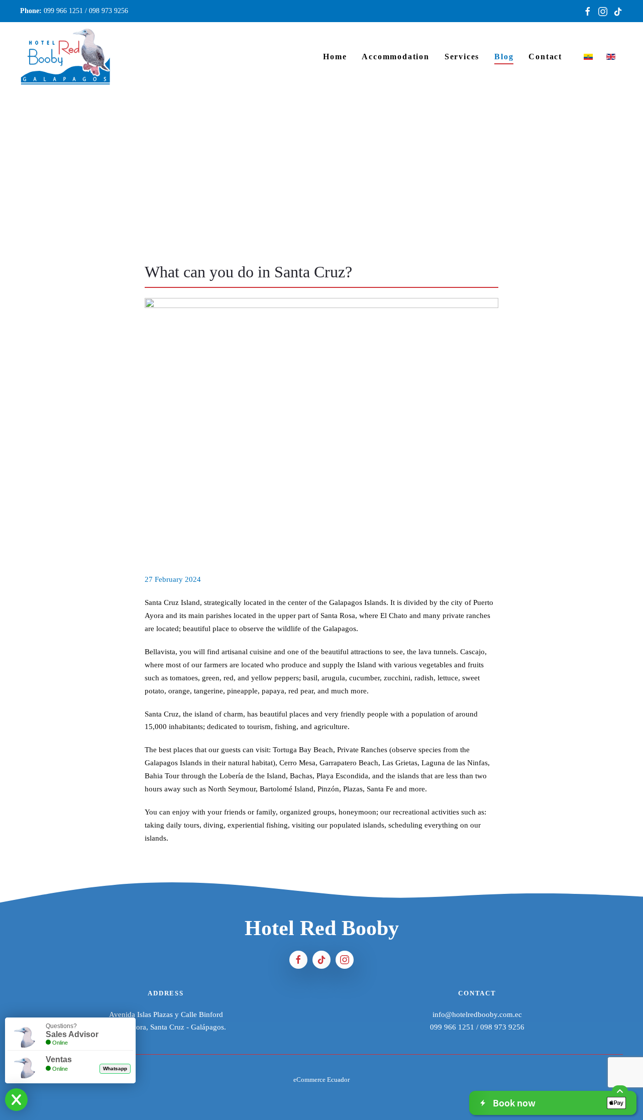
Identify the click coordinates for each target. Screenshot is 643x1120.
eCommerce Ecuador (321, 1079)
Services (462, 56)
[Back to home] (65, 56)
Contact (545, 56)
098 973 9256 (108, 11)
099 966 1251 (63, 11)
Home (335, 56)
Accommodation (395, 56)
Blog (503, 56)
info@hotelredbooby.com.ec (477, 1014)
